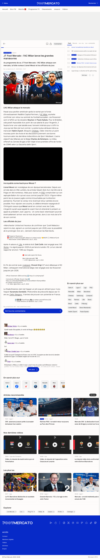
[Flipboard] (81, 522)
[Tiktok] (90, 522)
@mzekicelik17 (31, 258)
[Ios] (55, 522)
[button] (5, 3)
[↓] (93, 75)
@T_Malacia (27, 238)
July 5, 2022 (33, 239)
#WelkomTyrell (54, 238)
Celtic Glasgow (16, 294)
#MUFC (45, 238)
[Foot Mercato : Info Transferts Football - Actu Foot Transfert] (48, 3)
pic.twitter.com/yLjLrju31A (14, 282)
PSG (43, 193)
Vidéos (4, 542)
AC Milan (43, 114)
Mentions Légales (7, 539)
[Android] (51, 522)
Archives (5, 545)
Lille (20, 244)
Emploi (4, 549)
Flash (69, 43)
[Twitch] (95, 522)
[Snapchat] (86, 522)
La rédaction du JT (10, 69)
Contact (4, 536)
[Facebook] (63, 522)
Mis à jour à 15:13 (93, 557)
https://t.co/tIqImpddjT (36, 276)
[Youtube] (77, 522)
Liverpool (26, 265)
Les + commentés (90, 43)
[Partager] (51, 44)
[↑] (90, 75)
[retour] (4, 44)
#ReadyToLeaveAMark (28, 280)
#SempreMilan (41, 280)
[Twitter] (68, 522)
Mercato (75, 43)
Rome (6, 247)
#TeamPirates (25, 299)
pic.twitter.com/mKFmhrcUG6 (41, 299)
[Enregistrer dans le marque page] (47, 44)
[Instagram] (72, 522)
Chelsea (35, 131)
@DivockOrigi (22, 276)
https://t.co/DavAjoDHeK (13, 280)
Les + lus (81, 43)
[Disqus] (33, 347)
